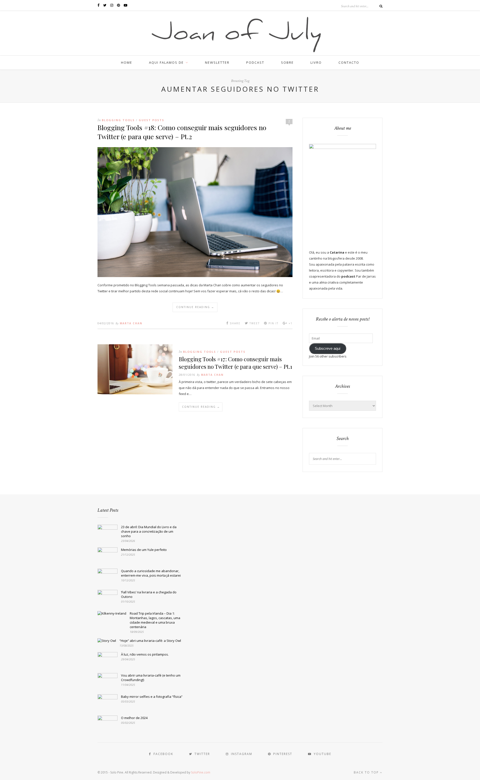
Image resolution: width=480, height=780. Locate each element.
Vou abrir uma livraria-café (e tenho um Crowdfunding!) (150, 677)
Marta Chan (131, 323)
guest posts (151, 120)
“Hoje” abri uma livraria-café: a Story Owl (150, 640)
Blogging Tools (118, 120)
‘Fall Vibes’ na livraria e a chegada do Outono (148, 594)
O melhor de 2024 (134, 718)
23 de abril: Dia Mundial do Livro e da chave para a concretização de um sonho (148, 531)
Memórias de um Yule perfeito (144, 549)
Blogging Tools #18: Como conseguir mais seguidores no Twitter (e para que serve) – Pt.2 (182, 132)
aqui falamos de (166, 62)
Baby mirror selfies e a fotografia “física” (151, 696)
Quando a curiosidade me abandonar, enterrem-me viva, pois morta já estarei (151, 573)
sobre (287, 62)
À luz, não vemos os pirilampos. (145, 654)
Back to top (367, 772)
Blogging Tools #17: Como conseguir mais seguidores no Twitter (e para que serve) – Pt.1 (235, 362)
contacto (348, 62)
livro (316, 62)
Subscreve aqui (327, 349)
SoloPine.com (200, 772)
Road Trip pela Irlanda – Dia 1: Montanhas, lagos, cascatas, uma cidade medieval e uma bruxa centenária (155, 620)
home (126, 62)
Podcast (255, 62)
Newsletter (217, 62)
